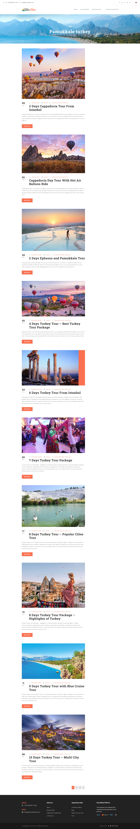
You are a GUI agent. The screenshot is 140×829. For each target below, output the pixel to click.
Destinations (96, 9)
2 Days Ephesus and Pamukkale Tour (57, 258)
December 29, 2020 (36, 255)
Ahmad (45, 103)
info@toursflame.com (27, 2)
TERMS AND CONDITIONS (54, 813)
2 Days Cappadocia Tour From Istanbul (51, 108)
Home (75, 9)
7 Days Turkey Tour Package (50, 460)
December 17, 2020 (36, 531)
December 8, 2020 (36, 754)
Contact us (50, 816)
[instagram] (129, 2)
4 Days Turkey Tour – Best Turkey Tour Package (54, 325)
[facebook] (119, 2)
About (48, 807)
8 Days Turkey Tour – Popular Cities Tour (56, 536)
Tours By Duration (112, 9)
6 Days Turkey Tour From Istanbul (55, 393)
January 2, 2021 (35, 177)
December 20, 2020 (36, 457)
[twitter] (127, 2)
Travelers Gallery (77, 807)
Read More (27, 126)
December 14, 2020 (36, 611)
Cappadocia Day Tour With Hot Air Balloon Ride (55, 182)
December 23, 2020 (36, 389)
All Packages (84, 9)
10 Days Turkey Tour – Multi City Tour (54, 759)
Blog (73, 810)
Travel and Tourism (57, 103)
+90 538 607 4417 (13, 2)
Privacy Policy (51, 810)
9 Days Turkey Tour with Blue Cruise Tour (56, 688)
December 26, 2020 (36, 320)
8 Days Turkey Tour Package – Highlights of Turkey (52, 616)
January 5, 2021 (35, 103)
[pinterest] (124, 2)
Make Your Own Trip (77, 813)
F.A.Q (73, 816)
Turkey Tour (65, 103)
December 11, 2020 (36, 683)
